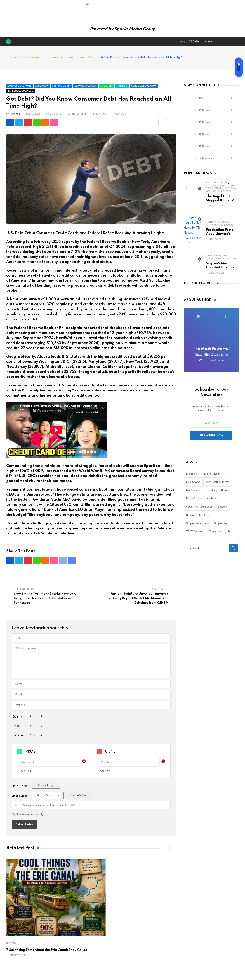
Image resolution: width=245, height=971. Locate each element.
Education (212, 182)
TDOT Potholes (195, 531)
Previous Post (26, 589)
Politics (226, 191)
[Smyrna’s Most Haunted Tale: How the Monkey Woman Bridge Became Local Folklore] (193, 264)
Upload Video (20, 795)
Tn (229, 531)
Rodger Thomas (220, 490)
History (11, 943)
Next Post (158, 589)
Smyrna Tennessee (197, 523)
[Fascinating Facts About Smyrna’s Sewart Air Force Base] (193, 230)
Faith (224, 182)
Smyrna (222, 506)
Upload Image (20, 785)
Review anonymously (30, 814)
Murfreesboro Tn (196, 490)
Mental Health (212, 473)
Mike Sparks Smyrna (218, 482)
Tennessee (215, 531)
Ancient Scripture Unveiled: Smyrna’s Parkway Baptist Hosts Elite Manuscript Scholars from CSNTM (138, 598)
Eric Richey (192, 473)
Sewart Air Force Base (199, 506)
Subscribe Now (211, 435)
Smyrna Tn (220, 523)
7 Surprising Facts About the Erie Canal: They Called (46, 950)
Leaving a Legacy (217, 185)
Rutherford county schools (202, 498)
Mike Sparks (193, 482)
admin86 (15, 114)
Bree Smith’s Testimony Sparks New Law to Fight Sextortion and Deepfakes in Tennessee (45, 598)
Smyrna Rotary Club (197, 515)
